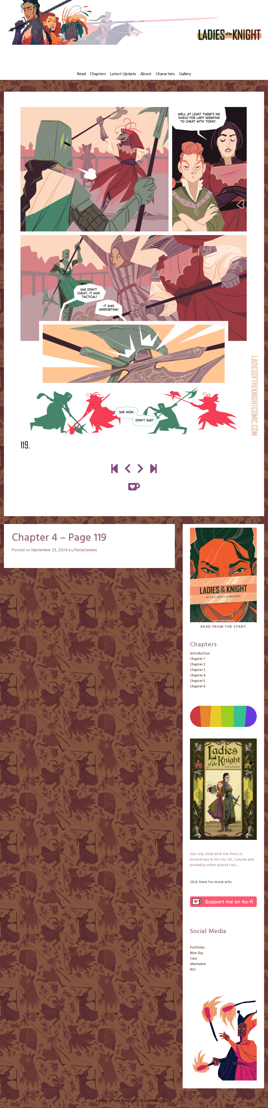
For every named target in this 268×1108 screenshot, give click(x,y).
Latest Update (123, 74)
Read (81, 74)
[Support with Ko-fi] (134, 487)
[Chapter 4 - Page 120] (134, 278)
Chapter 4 (197, 675)
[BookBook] (153, 469)
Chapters (98, 74)
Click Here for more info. (211, 882)
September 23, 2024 (49, 550)
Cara (193, 959)
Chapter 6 (197, 686)
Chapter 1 (197, 659)
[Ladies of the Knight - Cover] (114, 469)
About (146, 74)
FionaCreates (85, 550)
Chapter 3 (197, 670)
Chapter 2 (197, 665)
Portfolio (197, 948)
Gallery (185, 74)
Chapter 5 (197, 681)
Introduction (200, 654)
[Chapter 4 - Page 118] (127, 469)
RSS (193, 970)
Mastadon (198, 964)
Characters (165, 74)
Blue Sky (196, 953)
